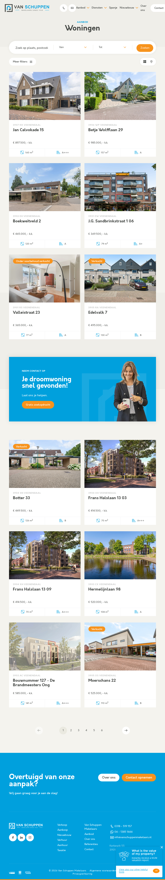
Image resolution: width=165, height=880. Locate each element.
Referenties (91, 844)
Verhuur (62, 840)
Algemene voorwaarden (103, 870)
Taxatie (61, 850)
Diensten (97, 7)
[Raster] (145, 62)
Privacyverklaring (82, 874)
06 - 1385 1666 (123, 831)
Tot (100, 47)
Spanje (113, 7)
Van (61, 47)
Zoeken (145, 47)
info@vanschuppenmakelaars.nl (132, 837)
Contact (89, 849)
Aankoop (62, 830)
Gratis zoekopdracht (38, 404)
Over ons (143, 8)
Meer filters (20, 61)
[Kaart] (151, 62)
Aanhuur (62, 845)
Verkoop (62, 825)
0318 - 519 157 (123, 826)
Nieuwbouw (127, 7)
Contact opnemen (139, 777)
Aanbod (80, 7)
